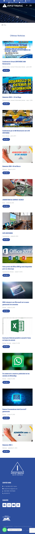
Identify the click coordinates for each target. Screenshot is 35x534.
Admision (4, 67)
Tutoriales (9, 343)
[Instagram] (9, 505)
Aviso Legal (22, 530)
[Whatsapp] (4, 530)
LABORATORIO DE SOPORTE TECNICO (13, 200)
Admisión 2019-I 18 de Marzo (11, 166)
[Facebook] (4, 505)
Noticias (23, 67)
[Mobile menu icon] (31, 5)
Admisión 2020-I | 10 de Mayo (11, 97)
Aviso (8, 67)
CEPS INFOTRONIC (7, 233)
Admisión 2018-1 (7, 445)
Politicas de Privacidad (10, 530)
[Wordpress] (18, 505)
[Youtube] (14, 505)
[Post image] (17, 49)
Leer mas (6, 70)
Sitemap (28, 530)
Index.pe (29, 526)
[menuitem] (7, 1)
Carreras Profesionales (16, 67)
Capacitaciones (5, 236)
